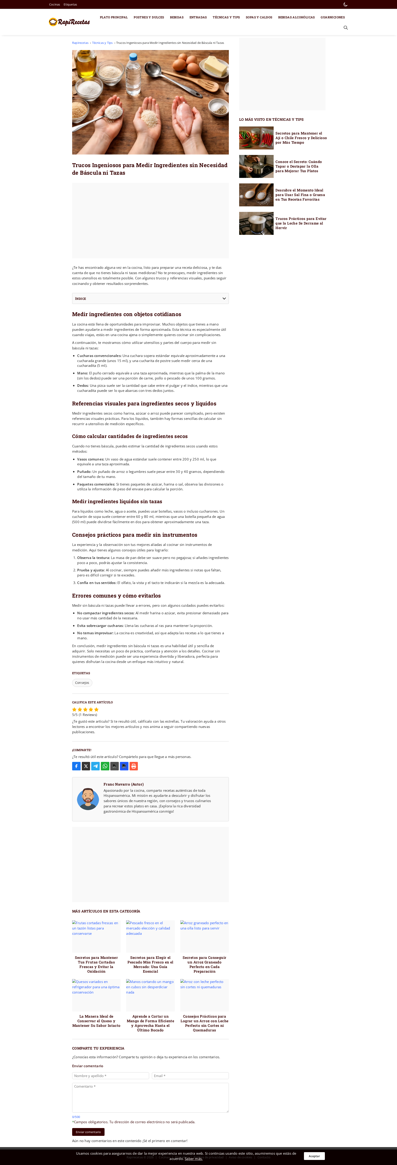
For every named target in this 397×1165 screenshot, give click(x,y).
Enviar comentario (88, 1132)
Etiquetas (70, 4)
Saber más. (194, 1158)
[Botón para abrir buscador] (345, 28)
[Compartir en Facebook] (76, 766)
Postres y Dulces (149, 17)
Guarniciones (333, 17)
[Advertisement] (150, 220)
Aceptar (314, 1156)
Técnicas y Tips (226, 17)
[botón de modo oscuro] (345, 4)
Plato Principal (114, 17)
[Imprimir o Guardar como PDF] (134, 766)
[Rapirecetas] (70, 22)
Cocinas (54, 4)
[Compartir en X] (86, 766)
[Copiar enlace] (124, 766)
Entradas (198, 17)
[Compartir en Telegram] (95, 766)
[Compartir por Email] (114, 766)
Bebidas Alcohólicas (296, 17)
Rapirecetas (80, 43)
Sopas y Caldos (259, 17)
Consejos (82, 682)
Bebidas (177, 17)
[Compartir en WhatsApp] (105, 766)
